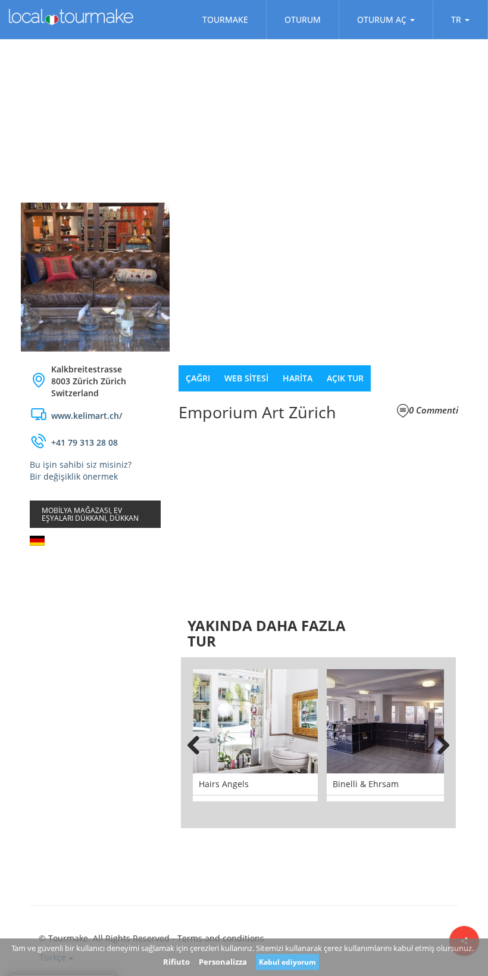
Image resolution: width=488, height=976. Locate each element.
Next (438, 743)
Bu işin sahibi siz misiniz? (81, 464)
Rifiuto (176, 961)
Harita (297, 378)
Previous (199, 743)
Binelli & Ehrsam (366, 783)
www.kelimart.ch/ (86, 415)
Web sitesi (246, 378)
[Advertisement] (95, 626)
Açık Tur (345, 378)
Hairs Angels (224, 783)
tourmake (225, 19)
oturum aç (381, 19)
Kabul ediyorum (287, 962)
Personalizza (223, 961)
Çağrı (198, 378)
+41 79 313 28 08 (84, 442)
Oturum (302, 19)
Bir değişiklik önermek (74, 476)
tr (456, 19)
